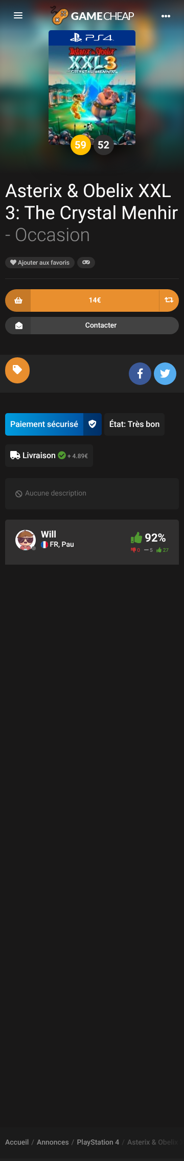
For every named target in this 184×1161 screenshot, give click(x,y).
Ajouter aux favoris (43, 262)
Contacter (101, 325)
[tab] (17, 370)
